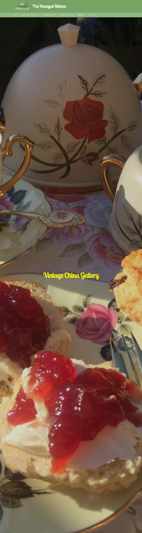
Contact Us (92, 15)
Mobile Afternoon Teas (29, 15)
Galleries (81, 15)
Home (15, 15)
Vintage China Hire (67, 15)
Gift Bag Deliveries (49, 15)
